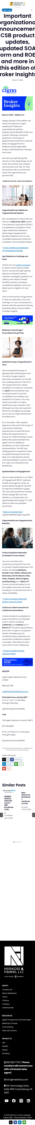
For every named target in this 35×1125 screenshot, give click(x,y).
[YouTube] (6, 1100)
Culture (5, 1000)
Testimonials (8, 1007)
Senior (5, 1050)
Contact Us (7, 989)
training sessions (23, 265)
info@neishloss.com (17, 1079)
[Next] (33, 815)
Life (3, 1042)
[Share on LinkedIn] (20, 1122)
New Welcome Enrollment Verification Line (26, 798)
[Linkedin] (28, 1100)
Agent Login (7, 10)
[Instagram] (21, 1100)
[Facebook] (13, 1100)
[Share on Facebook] (15, 1122)
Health (5, 1046)
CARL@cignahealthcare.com (15, 691)
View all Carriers (9, 1030)
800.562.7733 (13, 1062)
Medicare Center (10, 1023)
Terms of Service (20, 1117)
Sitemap (27, 1115)
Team (4, 997)
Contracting (7, 1027)
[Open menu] (31, 10)
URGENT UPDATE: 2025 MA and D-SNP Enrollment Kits (8, 803)
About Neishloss (9, 993)
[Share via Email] (24, 1122)
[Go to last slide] (1, 815)
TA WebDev (8, 815)
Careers (6, 1004)
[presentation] (9, 791)
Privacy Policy (8, 1117)
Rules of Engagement (13, 512)
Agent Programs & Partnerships (16, 1019)
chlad (25, 807)
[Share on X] (11, 1122)
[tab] (13, 842)
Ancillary (6, 1053)
